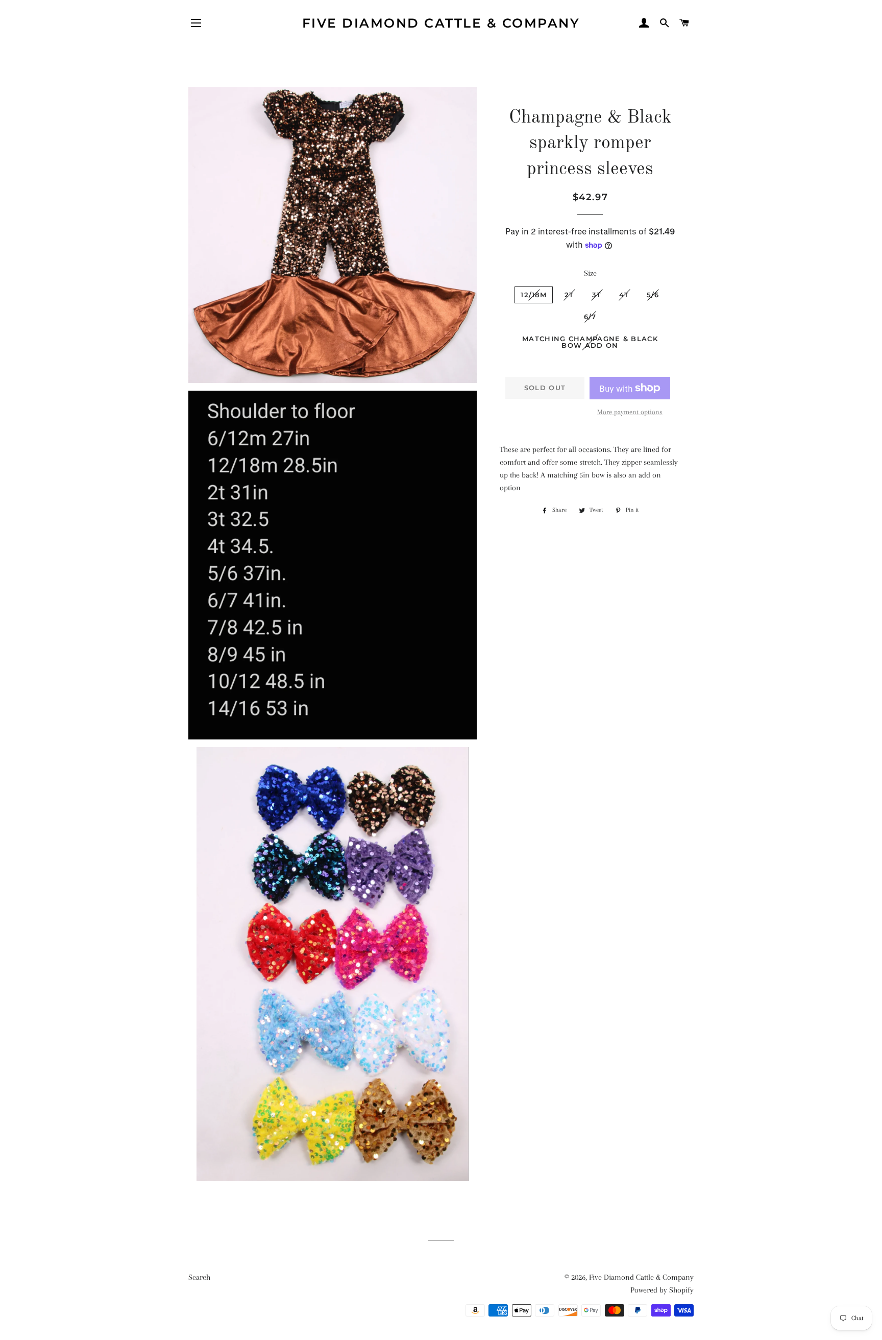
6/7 (590, 317)
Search (199, 1277)
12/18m (534, 295)
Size (590, 273)
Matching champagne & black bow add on (590, 341)
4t (624, 295)
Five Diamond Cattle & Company (441, 23)
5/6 (653, 295)
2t (569, 295)
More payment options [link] (630, 412)
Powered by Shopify (662, 1290)
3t (597, 295)
